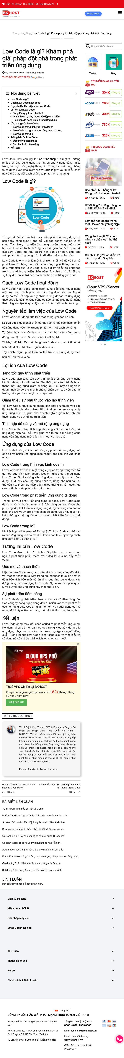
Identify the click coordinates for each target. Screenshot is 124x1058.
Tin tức (93, 73)
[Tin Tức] (93, 62)
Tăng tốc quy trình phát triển (28, 113)
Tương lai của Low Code (24, 137)
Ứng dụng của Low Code (24, 123)
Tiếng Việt (64, 1010)
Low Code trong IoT (24, 133)
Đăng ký (115, 92)
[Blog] (114, 62)
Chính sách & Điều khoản (23, 980)
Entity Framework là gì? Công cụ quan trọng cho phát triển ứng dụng (40, 856)
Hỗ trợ (11, 970)
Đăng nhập (93, 13)
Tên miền (13, 951)
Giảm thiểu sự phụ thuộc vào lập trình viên (36, 116)
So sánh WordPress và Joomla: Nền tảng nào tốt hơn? (31, 842)
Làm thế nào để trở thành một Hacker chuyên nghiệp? (102, 222)
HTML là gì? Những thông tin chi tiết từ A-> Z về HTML (103, 207)
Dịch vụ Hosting (17, 898)
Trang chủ (18, 33)
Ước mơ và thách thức (25, 140)
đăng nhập (17, 883)
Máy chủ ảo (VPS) (18, 908)
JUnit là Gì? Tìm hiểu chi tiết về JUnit (22, 808)
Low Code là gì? (20, 99)
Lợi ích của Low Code (23, 109)
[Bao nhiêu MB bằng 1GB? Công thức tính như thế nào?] (103, 171)
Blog (28, 33)
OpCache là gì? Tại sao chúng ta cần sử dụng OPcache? (33, 835)
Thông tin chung (17, 960)
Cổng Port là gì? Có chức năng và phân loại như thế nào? (101, 239)
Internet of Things (34, 531)
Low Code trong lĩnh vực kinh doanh (33, 126)
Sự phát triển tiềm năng (26, 144)
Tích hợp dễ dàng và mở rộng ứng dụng (35, 119)
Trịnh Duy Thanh (35, 72)
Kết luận (15, 147)
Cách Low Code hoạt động (25, 102)
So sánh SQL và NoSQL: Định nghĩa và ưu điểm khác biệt (33, 822)
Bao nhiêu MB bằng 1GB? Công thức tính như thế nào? (102, 191)
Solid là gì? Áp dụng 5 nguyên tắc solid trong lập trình (32, 870)
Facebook (33, 769)
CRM (13, 481)
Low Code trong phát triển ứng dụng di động (37, 130)
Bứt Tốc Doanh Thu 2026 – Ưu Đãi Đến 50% (30, 3)
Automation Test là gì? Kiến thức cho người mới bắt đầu (32, 849)
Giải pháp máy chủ (18, 918)
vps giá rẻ (16, 702)
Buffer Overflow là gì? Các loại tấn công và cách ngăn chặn (35, 815)
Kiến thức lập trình (19, 715)
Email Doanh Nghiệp (20, 927)
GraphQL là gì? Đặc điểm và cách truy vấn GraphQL (102, 256)
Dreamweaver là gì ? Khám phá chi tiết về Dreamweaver (33, 829)
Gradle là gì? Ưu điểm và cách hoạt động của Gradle (31, 863)
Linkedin (52, 769)
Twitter (43, 769)
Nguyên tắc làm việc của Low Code (30, 106)
